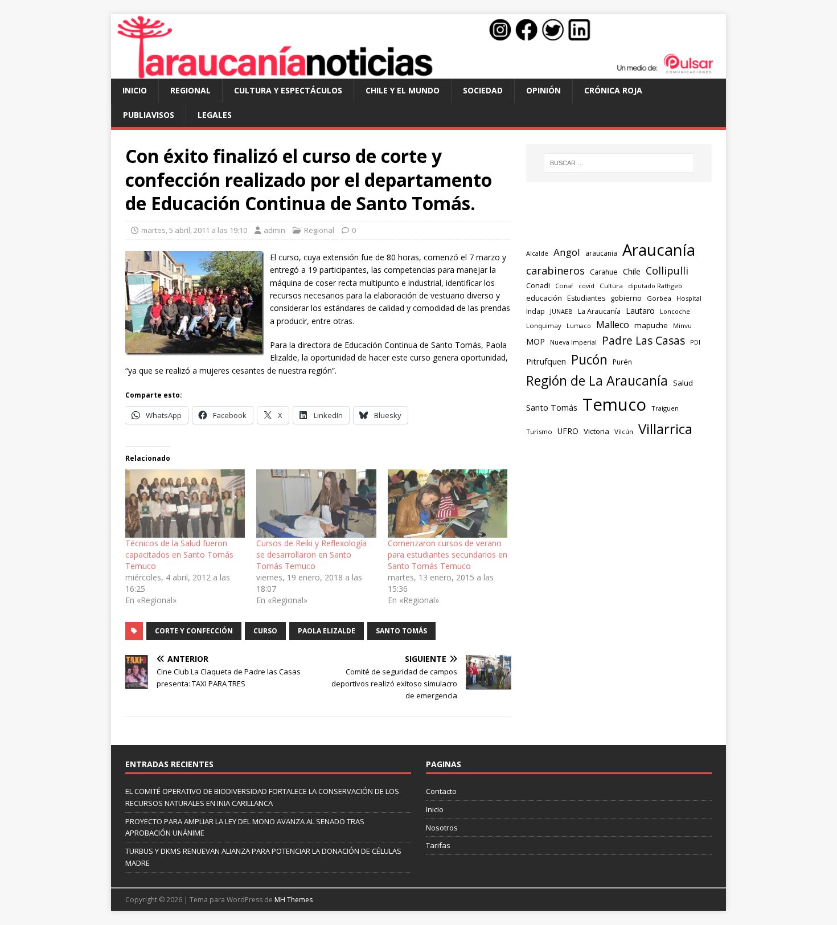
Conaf (564, 285)
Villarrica (665, 429)
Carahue (604, 272)
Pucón (589, 360)
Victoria (596, 431)
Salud (683, 383)
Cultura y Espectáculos (288, 90)
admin (274, 230)
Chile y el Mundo (403, 90)
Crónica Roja (613, 90)
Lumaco (579, 325)
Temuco (614, 404)
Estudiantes (586, 298)
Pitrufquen (546, 361)
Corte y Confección (194, 631)
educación (544, 298)
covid (586, 286)
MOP (535, 341)
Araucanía (658, 249)
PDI (695, 342)
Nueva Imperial (573, 342)
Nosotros (442, 827)
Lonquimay (543, 325)
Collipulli (667, 270)
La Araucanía (599, 311)
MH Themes (293, 899)
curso (265, 631)
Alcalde (537, 253)
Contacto (441, 791)
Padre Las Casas (643, 340)
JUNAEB (561, 311)
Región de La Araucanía (597, 380)
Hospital (688, 298)
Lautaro (640, 310)
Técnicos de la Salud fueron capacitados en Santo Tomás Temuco (179, 554)
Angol (566, 252)
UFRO (567, 430)
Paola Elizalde (326, 631)
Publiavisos (148, 114)
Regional (190, 90)
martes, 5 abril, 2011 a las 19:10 (194, 230)
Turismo (539, 431)
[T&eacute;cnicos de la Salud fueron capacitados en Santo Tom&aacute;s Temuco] (185, 503)
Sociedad (483, 90)
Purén (622, 362)
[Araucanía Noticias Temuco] (418, 72)
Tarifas (438, 845)
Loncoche (675, 311)
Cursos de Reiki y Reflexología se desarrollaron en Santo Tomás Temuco (311, 554)
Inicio (134, 90)
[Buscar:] (619, 163)
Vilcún (623, 431)
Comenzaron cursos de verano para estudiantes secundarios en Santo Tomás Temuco (447, 554)
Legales (215, 114)
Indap (535, 311)
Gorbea (659, 298)
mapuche (651, 325)
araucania (601, 253)
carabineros (555, 270)
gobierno (626, 298)
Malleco (612, 324)
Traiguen (665, 408)
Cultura (611, 285)
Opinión (543, 90)
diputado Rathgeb (655, 285)
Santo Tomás (401, 631)
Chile (632, 271)
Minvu (682, 325)
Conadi (538, 285)
